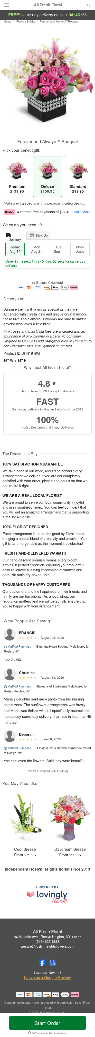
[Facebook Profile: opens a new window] (42, 962)
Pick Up (42, 235)
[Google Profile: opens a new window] (52, 962)
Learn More (81, 211)
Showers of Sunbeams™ (53, 686)
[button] (84, 1026)
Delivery (15, 238)
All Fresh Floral (48, 5)
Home (7, 21)
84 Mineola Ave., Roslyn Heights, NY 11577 (47, 936)
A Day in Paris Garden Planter (57, 748)
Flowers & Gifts (25, 21)
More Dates (80, 249)
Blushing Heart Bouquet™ (54, 646)
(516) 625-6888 (48, 941)
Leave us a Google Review (47, 977)
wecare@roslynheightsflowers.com (47, 946)
